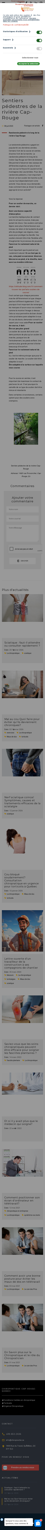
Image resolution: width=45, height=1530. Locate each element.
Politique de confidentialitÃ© (15, 25)
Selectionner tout (30, 57)
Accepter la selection (28, 63)
